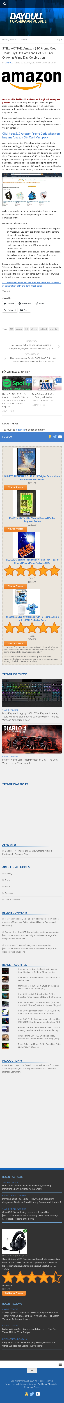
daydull (9, 63)
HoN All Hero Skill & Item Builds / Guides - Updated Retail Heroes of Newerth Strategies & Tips (39, 997)
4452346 (7, 1285)
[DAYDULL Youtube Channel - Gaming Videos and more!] (60, 437)
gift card (34, 329)
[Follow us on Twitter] (55, 437)
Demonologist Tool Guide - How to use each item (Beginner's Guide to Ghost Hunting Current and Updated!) (38, 972)
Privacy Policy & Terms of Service (20, 1384)
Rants (7, 886)
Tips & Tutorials (18, 40)
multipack (43, 329)
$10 (11, 329)
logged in (20, 430)
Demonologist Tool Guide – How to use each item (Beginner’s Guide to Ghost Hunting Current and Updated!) (30, 922)
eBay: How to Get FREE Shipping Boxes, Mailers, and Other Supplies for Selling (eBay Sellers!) (38, 1039)
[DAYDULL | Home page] (32, 18)
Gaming (5, 710)
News (5, 40)
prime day (53, 329)
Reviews (14, 710)
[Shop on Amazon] (50, 437)
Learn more (16, 1072)
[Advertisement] (25, 814)
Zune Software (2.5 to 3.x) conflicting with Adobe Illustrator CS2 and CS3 (43, 397)
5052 (32, 636)
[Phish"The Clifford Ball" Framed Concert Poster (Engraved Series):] (26, 516)
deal (26, 329)
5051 (32, 578)
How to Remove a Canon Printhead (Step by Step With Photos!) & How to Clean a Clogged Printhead (39, 1005)
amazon (19, 329)
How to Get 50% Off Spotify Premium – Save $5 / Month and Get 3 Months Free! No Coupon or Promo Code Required (15, 400)
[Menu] (60, 4)
